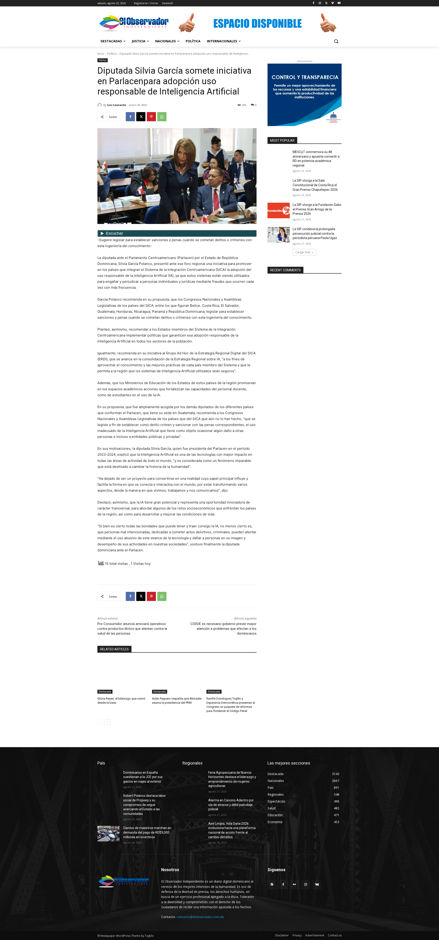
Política (112, 54)
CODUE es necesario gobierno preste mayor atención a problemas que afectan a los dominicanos (223, 629)
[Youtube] (339, 3)
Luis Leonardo (116, 105)
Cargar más (303, 252)
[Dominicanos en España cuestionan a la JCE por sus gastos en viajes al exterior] (108, 778)
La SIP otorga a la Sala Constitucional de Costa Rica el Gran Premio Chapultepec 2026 (315, 185)
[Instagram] (320, 3)
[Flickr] (294, 884)
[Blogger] (272, 884)
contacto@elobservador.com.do (200, 917)
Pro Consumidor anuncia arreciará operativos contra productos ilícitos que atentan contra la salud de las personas (132, 629)
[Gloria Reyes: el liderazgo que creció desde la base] (122, 676)
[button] (336, 41)
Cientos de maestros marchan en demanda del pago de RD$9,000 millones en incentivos (147, 832)
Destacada (105, 691)
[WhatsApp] (161, 116)
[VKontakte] (317, 884)
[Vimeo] (332, 3)
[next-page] (107, 722)
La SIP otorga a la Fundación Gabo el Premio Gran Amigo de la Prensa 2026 (317, 209)
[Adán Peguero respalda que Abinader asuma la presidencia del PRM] (177, 676)
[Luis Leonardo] (100, 105)
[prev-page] (100, 722)
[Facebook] (313, 3)
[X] (326, 3)
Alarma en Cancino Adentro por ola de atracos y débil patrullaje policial (231, 804)
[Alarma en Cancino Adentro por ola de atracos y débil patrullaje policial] (193, 806)
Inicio (100, 54)
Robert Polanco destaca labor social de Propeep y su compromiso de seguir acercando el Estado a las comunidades (144, 804)
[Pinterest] (151, 116)
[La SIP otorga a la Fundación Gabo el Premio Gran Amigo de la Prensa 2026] (279, 210)
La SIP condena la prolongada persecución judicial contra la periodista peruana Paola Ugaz (315, 233)
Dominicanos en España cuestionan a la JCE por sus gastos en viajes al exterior (143, 777)
